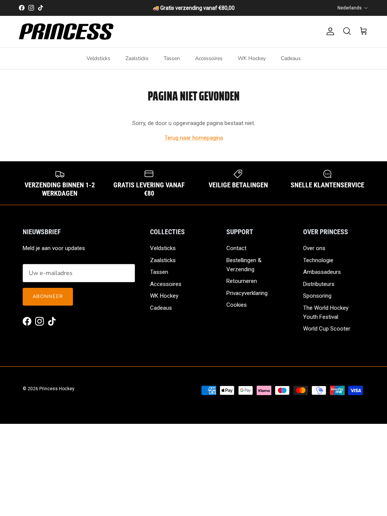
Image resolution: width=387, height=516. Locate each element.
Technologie (318, 260)
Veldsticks (98, 58)
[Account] (329, 31)
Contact (236, 248)
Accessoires (209, 58)
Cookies (236, 304)
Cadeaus (291, 58)
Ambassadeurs (322, 272)
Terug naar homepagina (193, 137)
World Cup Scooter (326, 328)
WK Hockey (252, 58)
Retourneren (241, 281)
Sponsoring (317, 295)
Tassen (172, 58)
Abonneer (48, 296)
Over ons (314, 248)
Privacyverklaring (247, 293)
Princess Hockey (56, 388)
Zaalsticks (137, 58)
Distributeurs (318, 284)
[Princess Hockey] (66, 31)
